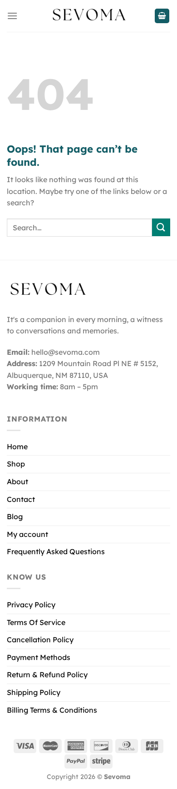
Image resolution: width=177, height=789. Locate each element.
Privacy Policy (31, 604)
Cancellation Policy (40, 639)
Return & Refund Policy (47, 674)
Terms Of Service (36, 622)
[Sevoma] (88, 16)
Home (17, 446)
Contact (21, 499)
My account (27, 534)
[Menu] (12, 16)
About (17, 481)
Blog (15, 516)
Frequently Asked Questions (56, 551)
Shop (16, 463)
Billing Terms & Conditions (52, 710)
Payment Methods (38, 657)
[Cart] (162, 16)
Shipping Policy (33, 692)
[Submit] (161, 227)
